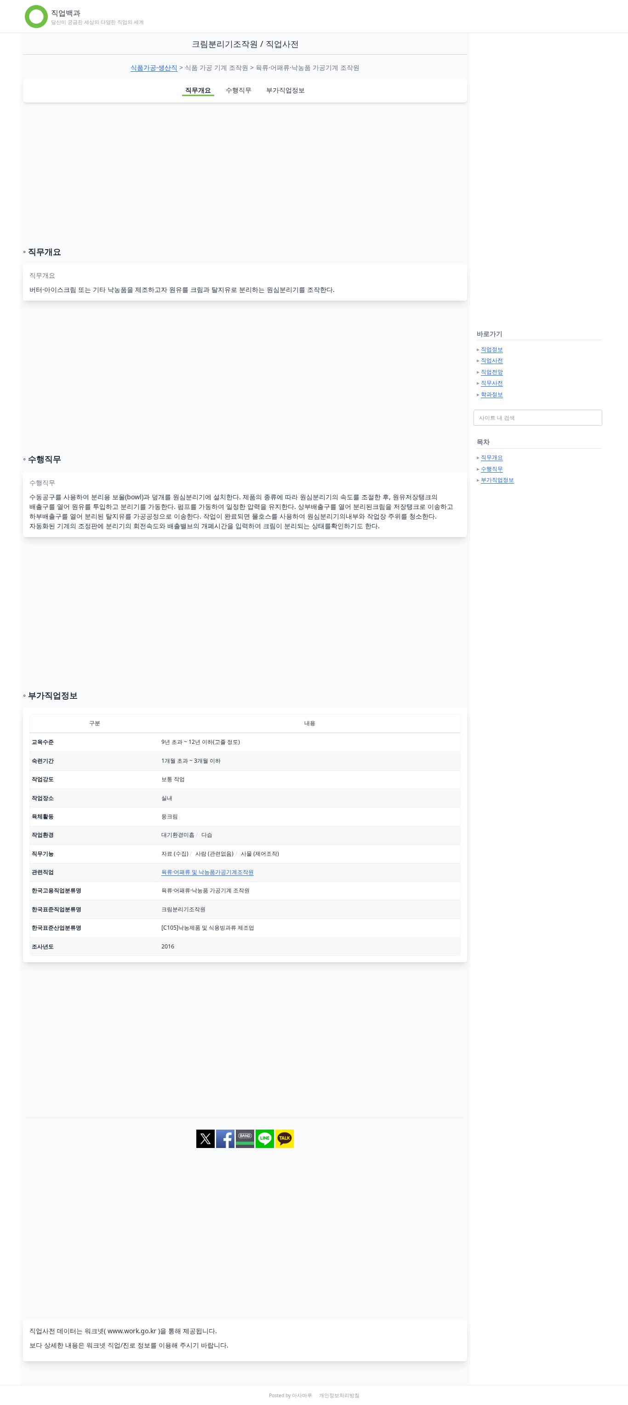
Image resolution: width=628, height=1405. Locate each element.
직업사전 (492, 360)
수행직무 (238, 90)
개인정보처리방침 (339, 1395)
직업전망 (492, 372)
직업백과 (65, 13)
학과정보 (492, 394)
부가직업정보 (285, 90)
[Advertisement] (245, 174)
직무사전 (492, 383)
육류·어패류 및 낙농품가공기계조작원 (207, 872)
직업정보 (492, 349)
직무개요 (198, 90)
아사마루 (302, 1395)
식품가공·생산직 (154, 67)
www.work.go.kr (132, 1330)
